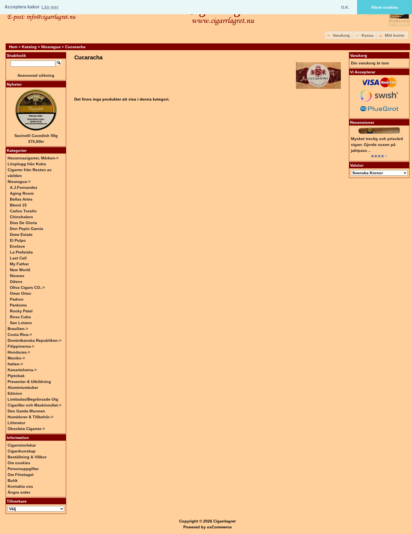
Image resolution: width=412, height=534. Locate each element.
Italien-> (15, 364)
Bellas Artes (21, 199)
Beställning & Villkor (27, 457)
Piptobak (16, 375)
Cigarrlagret (224, 521)
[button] (339, 35)
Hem (13, 47)
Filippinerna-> (21, 346)
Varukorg (358, 55)
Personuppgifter (23, 468)
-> (19, 181)
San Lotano (21, 323)
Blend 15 (18, 205)
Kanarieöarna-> (22, 370)
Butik (13, 480)
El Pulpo (18, 240)
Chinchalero (21, 217)
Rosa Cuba (20, 317)
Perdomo (18, 305)
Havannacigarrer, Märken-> (33, 158)
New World (20, 270)
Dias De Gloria (23, 222)
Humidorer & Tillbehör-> (30, 417)
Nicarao (17, 275)
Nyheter (14, 84)
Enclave (17, 246)
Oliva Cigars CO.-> (27, 287)
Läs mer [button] (50, 7)
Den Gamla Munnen (26, 411)
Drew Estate (21, 234)
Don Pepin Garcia (26, 228)
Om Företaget (21, 474)
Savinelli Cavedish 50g (36, 135)
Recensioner (362, 122)
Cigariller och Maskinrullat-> (34, 405)
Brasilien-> (18, 328)
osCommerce (219, 527)
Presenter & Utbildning (29, 381)
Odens (16, 281)
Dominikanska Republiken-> (34, 340)
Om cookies (19, 463)
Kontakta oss (20, 486)
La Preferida (21, 252)
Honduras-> (19, 352)
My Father (19, 264)
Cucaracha (75, 47)
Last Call (18, 258)
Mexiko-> (16, 358)
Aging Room (22, 193)
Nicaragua (51, 47)
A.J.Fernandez (23, 187)
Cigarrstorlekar (22, 445)
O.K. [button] (345, 7)
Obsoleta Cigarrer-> (26, 428)
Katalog (29, 47)
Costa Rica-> (20, 334)
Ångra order (19, 492)
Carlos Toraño (23, 211)
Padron (17, 299)
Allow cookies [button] (384, 7)
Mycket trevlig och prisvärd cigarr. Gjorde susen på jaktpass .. (377, 144)
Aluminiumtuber (23, 387)
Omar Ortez (20, 293)
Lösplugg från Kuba (27, 164)
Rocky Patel (21, 311)
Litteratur (16, 423)
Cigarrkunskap (22, 451)
